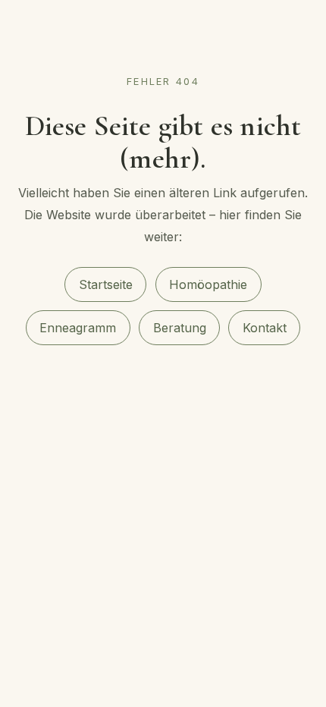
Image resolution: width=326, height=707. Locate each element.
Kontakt (265, 327)
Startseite (106, 284)
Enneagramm (77, 327)
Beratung (179, 327)
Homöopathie (208, 284)
